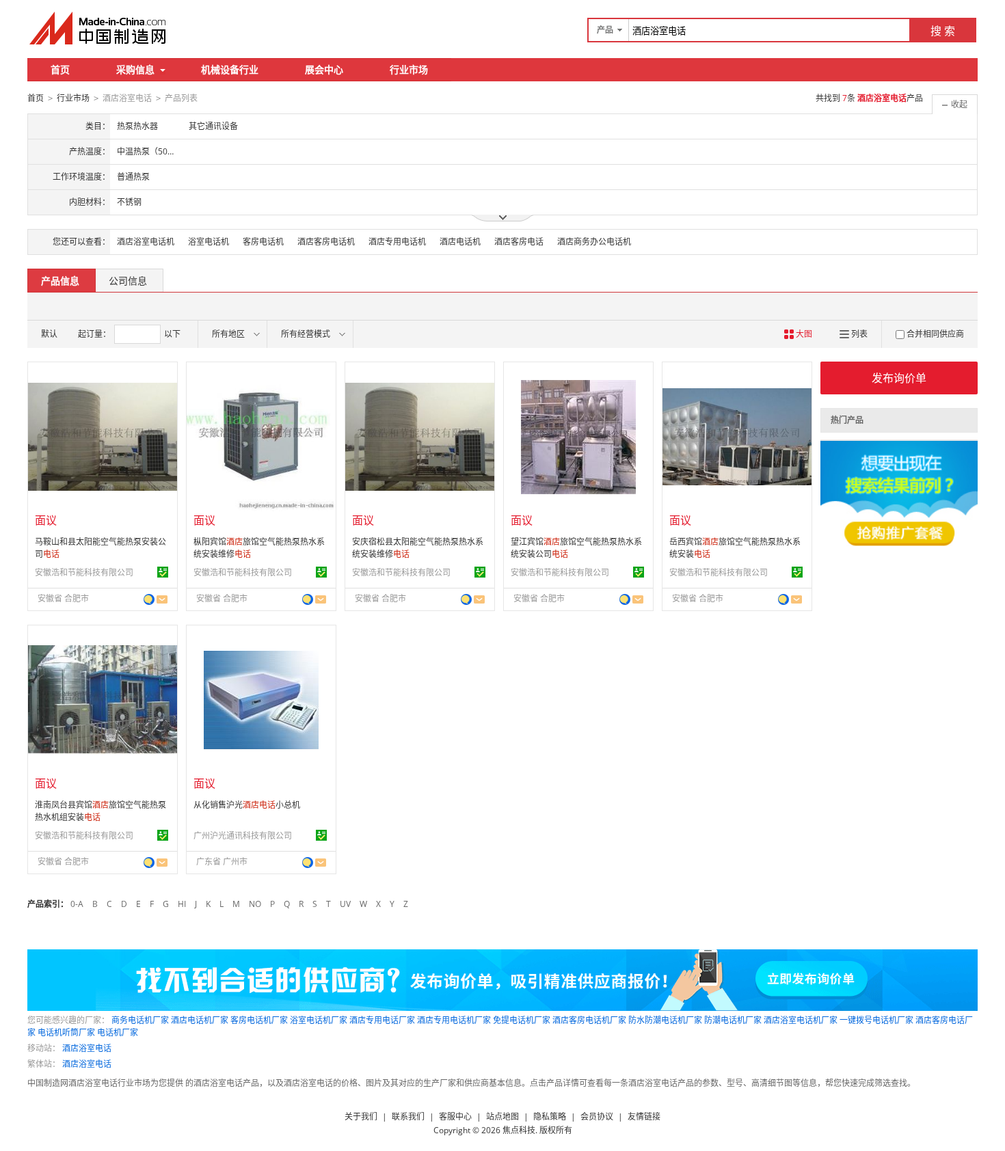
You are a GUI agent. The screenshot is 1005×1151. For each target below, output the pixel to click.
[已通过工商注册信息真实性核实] (162, 572)
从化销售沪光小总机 (246, 805)
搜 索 (942, 30)
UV (345, 904)
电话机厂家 (117, 1032)
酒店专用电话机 (397, 241)
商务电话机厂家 (140, 1020)
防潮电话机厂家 (733, 1020)
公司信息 (128, 280)
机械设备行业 (229, 69)
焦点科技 (518, 1130)
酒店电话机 (460, 241)
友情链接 (644, 1116)
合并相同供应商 (935, 334)
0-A (76, 904)
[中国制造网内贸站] (99, 28)
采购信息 (135, 69)
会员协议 (596, 1116)
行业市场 (409, 69)
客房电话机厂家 (259, 1020)
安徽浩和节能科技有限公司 (84, 572)
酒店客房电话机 (326, 241)
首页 (60, 69)
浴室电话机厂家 (318, 1020)
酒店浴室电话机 (145, 241)
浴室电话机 (208, 241)
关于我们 (361, 1116)
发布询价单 (899, 377)
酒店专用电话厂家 (382, 1020)
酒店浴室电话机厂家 (801, 1020)
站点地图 (502, 1116)
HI (182, 904)
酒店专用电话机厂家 (454, 1020)
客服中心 (455, 1116)
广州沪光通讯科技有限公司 (242, 835)
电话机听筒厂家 (66, 1032)
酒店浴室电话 (86, 1048)
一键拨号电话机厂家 (876, 1020)
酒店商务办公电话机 (594, 241)
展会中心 (324, 69)
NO (255, 904)
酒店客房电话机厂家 (589, 1020)
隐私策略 (549, 1116)
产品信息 (60, 280)
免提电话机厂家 (521, 1020)
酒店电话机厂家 (199, 1020)
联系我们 (408, 1116)
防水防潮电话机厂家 (665, 1020)
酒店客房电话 (519, 241)
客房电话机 (263, 241)
